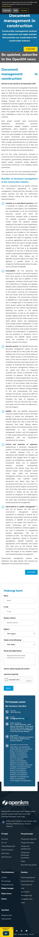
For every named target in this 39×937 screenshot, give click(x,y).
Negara (6, 629)
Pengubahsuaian (7, 885)
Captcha (11, 674)
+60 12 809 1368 (15, 712)
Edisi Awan (5, 853)
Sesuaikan (24, 10)
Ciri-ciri (4, 843)
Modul (23, 861)
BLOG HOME (31, 572)
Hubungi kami (6, 919)
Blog (22, 888)
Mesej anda (13, 651)
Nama (6, 596)
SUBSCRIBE (30, 49)
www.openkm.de (20, 761)
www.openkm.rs (20, 779)
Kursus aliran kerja (27, 881)
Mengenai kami (6, 915)
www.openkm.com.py (23, 767)
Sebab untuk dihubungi (12, 640)
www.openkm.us (27, 749)
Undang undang (23, 934)
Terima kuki (6, 10)
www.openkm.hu (21, 755)
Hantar (8, 688)
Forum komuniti (26, 885)
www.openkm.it (18, 759)
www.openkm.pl (20, 771)
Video (23, 903)
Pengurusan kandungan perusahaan (25, 855)
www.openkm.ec (21, 753)
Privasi (32, 934)
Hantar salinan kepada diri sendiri (16, 669)
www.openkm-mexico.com (23, 765)
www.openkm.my (21, 763)
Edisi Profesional (7, 850)
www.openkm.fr (21, 769)
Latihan (4, 877)
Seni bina (4, 839)
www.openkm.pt (21, 773)
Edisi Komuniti (6, 857)
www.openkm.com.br (21, 751)
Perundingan (6, 881)
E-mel (6, 607)
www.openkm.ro (21, 775)
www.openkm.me (24, 747)
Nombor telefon (10, 618)
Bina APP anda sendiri (29, 865)
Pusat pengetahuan (28, 877)
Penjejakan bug (26, 895)
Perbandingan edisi (8, 846)
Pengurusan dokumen (29, 839)
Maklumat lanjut (6, 6)
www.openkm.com (23, 777)
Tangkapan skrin (27, 899)
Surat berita (25, 892)
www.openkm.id (22, 757)
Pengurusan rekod (27, 843)
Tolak (15, 10)
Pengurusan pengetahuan (26, 847)
